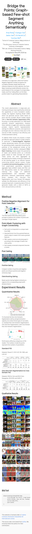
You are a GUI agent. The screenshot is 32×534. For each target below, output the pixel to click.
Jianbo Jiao (10, 35)
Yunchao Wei (15, 38)
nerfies (24, 522)
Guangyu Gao (20, 33)
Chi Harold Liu (20, 35)
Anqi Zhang (10, 33)
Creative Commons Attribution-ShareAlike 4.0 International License (14, 516)
